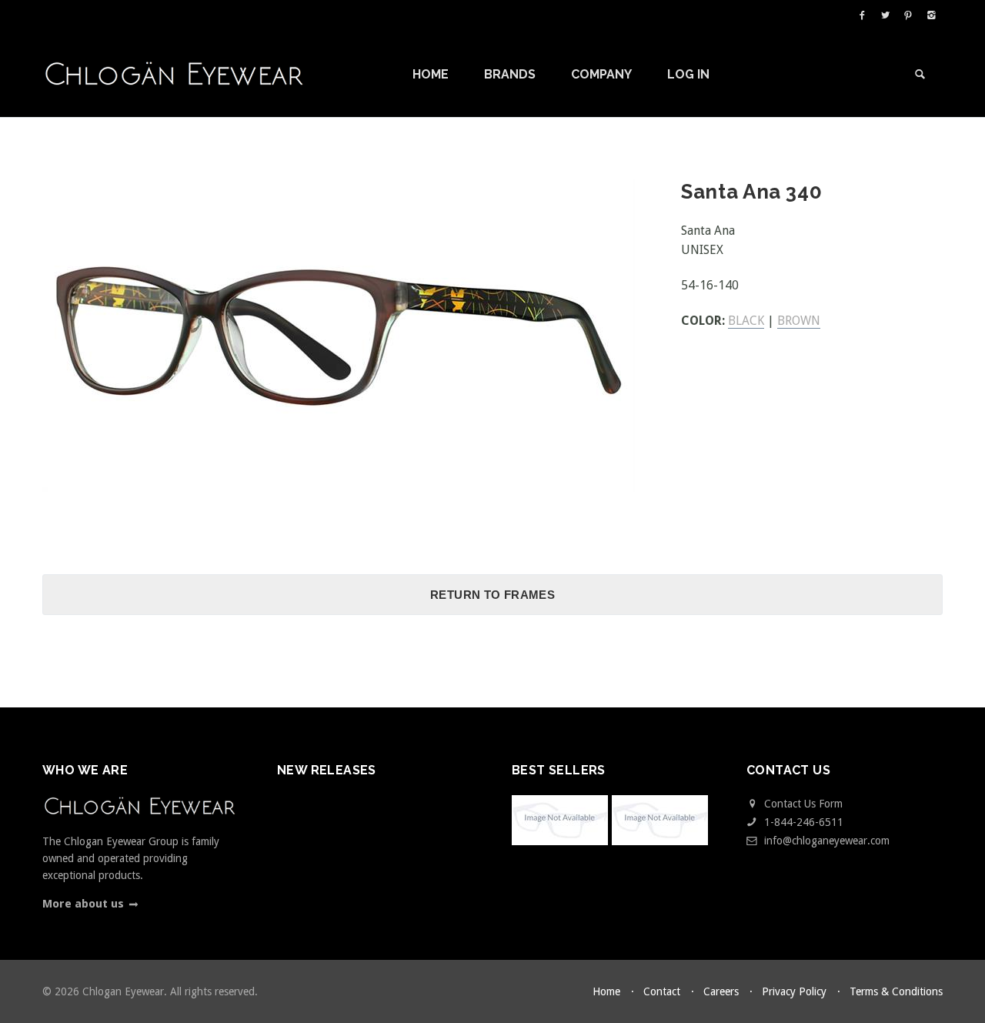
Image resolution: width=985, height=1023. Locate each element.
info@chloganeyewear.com (827, 840)
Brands (511, 74)
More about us (83, 904)
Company (603, 74)
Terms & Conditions (896, 991)
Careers (721, 991)
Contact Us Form (802, 803)
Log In (688, 74)
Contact (661, 991)
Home (432, 74)
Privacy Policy (794, 991)
